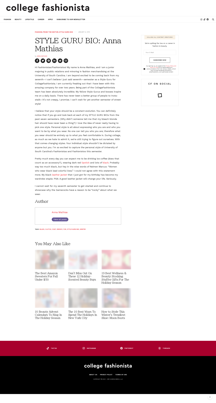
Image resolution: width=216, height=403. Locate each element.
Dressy (59, 229)
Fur (64, 229)
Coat (54, 229)
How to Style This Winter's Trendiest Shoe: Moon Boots (113, 314)
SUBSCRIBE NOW (159, 60)
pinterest (128, 348)
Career (41, 19)
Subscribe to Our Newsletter (71, 19)
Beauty (18, 19)
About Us (93, 375)
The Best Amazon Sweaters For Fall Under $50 (46, 276)
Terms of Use (121, 375)
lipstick (86, 162)
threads (166, 348)
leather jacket (59, 174)
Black (42, 229)
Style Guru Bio (66, 32)
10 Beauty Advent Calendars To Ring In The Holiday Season (48, 314)
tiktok (54, 348)
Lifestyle (29, 19)
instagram (91, 348)
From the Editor (50, 32)
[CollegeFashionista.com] (47, 8)
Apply (50, 19)
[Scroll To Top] (210, 397)
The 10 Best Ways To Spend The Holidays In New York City (82, 314)
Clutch (48, 229)
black (106, 162)
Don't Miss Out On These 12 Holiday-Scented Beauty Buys (82, 276)
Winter (83, 229)
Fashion (7, 19)
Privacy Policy (106, 375)
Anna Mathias (42, 56)
